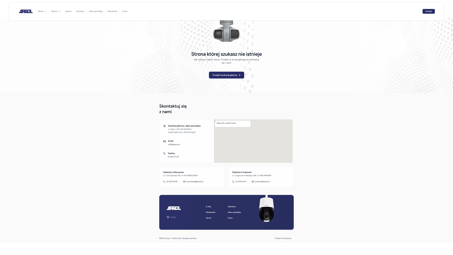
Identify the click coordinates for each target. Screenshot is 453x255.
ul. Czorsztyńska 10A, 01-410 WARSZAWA (180, 175)
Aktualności (112, 11)
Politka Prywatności (283, 238)
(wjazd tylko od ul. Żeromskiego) (182, 132)
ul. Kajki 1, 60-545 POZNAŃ (179, 129)
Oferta (40, 11)
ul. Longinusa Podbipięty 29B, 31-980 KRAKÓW (251, 175)
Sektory (54, 11)
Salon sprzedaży (96, 11)
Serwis (68, 11)
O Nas (124, 11)
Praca (230, 218)
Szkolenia (80, 11)
